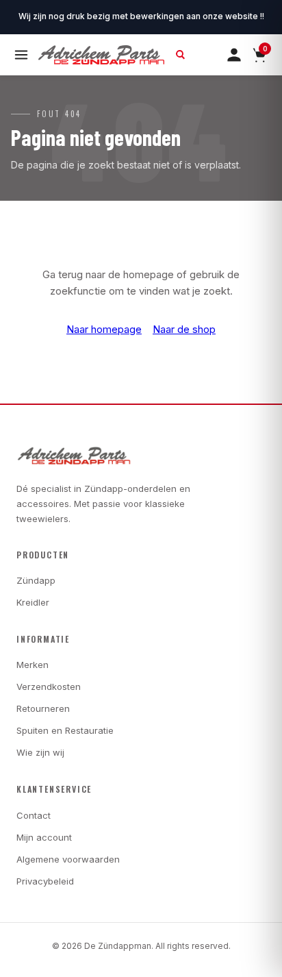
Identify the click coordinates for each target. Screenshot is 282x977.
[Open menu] (21, 55)
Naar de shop (184, 329)
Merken (32, 664)
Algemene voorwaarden (68, 859)
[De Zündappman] (101, 54)
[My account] (234, 55)
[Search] (180, 54)
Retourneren (43, 708)
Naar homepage (104, 329)
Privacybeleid (45, 881)
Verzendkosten (48, 686)
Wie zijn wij (40, 752)
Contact (33, 815)
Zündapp (35, 580)
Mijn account (44, 837)
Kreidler (32, 602)
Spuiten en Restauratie (65, 730)
